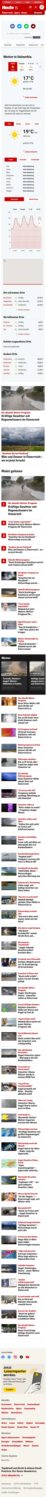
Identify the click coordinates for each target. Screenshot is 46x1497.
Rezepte (5, 1441)
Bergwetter (20, 45)
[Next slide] (42, 668)
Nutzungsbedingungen (33, 1488)
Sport (17, 12)
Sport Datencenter (10, 1437)
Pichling (6, 373)
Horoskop (40, 1423)
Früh (9, 124)
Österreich (7, 12)
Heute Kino (22, 1427)
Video (4, 1450)
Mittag (18, 124)
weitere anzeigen (24, 310)
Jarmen (6, 370)
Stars (4, 1423)
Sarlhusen (7, 363)
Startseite (6, 1404)
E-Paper (8, 2)
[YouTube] (27, 1357)
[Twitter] (19, 26)
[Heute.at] (8, 7)
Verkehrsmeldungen (11, 1445)
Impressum (6, 1483)
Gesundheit (17, 1441)
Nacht (37, 124)
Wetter (4, 1412)
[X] (9, 1357)
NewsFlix (38, 2)
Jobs (27, 2)
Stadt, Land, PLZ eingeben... (20, 34)
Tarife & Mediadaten (22, 1483)
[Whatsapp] (26, 26)
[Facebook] (12, 26)
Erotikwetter (35, 160)
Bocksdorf (7, 298)
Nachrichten (7, 1408)
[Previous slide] (3, 668)
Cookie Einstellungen (10, 1492)
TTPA (36, 1483)
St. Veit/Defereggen (11, 326)
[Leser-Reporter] (30, 7)
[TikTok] (21, 1357)
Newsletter (16, 1412)
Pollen (11, 160)
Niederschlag (33, 199)
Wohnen (29, 1441)
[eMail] (33, 26)
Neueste (38, 12)
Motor (26, 1445)
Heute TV (34, 1427)
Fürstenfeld (7, 305)
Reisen (35, 1445)
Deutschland (33, 1404)
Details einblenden (31, 97)
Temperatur (14, 199)
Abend (27, 124)
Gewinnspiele (28, 1437)
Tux (4, 329)
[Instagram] (15, 1357)
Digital (29, 1423)
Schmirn (6, 322)
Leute (12, 1423)
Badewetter (33, 45)
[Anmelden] (35, 7)
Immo (18, 2)
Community (29, 1408)
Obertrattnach (9, 359)
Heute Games (7, 1427)
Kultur (20, 1423)
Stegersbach (8, 301)
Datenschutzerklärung (11, 1488)
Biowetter (23, 160)
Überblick (8, 45)
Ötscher (6, 366)
